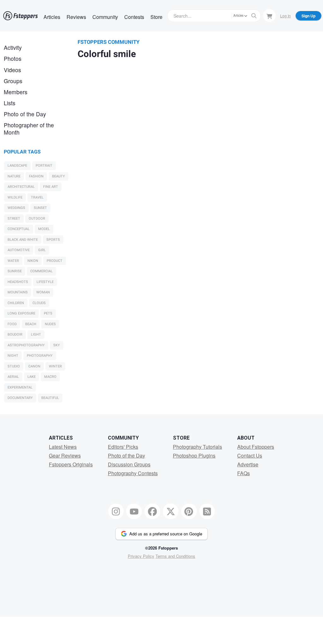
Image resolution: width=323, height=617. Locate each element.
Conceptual (19, 229)
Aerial (13, 376)
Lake (31, 376)
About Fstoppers (255, 446)
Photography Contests (133, 473)
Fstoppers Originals (71, 464)
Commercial (41, 271)
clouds (39, 303)
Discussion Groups (129, 464)
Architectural (21, 186)
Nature (14, 176)
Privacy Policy (141, 556)
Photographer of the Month (29, 128)
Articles (52, 16)
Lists (9, 103)
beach (30, 324)
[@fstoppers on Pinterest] (189, 511)
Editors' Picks (123, 446)
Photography (40, 355)
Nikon (32, 260)
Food (12, 324)
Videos (12, 70)
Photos (12, 58)
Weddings (16, 207)
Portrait (44, 165)
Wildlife (15, 197)
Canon (34, 366)
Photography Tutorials (197, 446)
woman (43, 292)
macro (50, 376)
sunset (40, 207)
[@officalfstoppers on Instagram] (116, 511)
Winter (55, 366)
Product (54, 260)
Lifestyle (45, 282)
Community (105, 16)
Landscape (17, 165)
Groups (13, 81)
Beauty (58, 176)
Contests (134, 16)
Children (16, 303)
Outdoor (37, 218)
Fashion (36, 176)
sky (56, 345)
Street (14, 218)
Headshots (18, 282)
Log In (285, 15)
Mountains (18, 292)
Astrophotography (26, 345)
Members (15, 92)
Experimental (20, 387)
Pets (48, 313)
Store (156, 16)
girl (42, 250)
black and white (23, 239)
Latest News (63, 446)
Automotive (19, 250)
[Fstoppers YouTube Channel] (134, 511)
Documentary (20, 398)
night (13, 355)
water (13, 260)
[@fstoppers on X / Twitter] (171, 511)
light (36, 334)
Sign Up (308, 16)
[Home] (20, 16)
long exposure (21, 313)
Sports (53, 239)
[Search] (254, 16)
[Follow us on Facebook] (152, 511)
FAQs (243, 473)
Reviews (76, 16)
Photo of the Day (25, 114)
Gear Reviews (65, 455)
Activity (13, 47)
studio (14, 366)
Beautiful (50, 398)
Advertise (247, 464)
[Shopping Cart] (269, 15)
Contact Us (249, 455)
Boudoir (15, 334)
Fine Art (50, 186)
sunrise (15, 271)
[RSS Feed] (207, 511)
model (44, 229)
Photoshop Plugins (194, 455)
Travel (37, 197)
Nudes (50, 324)
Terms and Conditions (175, 556)
